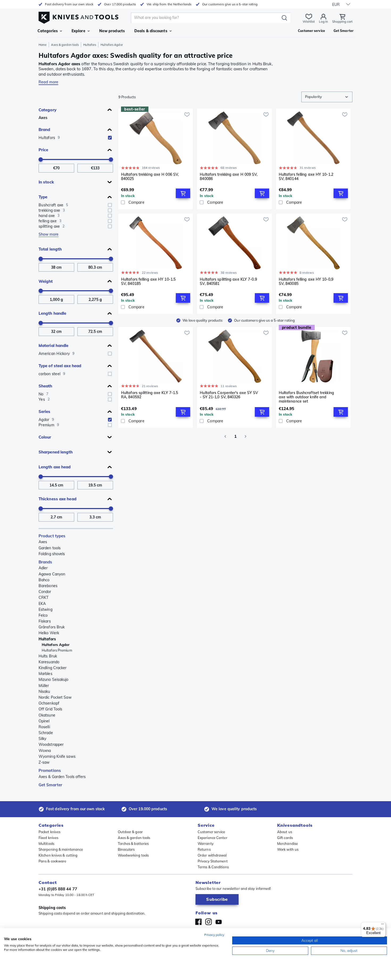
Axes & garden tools (65, 45)
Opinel (44, 721)
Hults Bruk (48, 656)
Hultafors (89, 45)
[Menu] (382, 925)
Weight (46, 281)
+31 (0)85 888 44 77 (58, 888)
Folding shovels (52, 553)
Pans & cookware (52, 861)
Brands (45, 561)
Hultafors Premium (57, 650)
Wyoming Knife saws (57, 756)
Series (45, 411)
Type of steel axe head (60, 365)
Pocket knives (49, 832)
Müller (44, 685)
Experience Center (212, 838)
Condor (45, 591)
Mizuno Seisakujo (54, 679)
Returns (204, 849)
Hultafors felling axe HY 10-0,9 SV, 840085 (306, 281)
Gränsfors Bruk (52, 627)
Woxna (45, 750)
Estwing (45, 609)
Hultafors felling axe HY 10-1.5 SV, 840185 (148, 281)
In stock (46, 182)
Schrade (46, 732)
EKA (42, 603)
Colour (45, 437)
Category (47, 109)
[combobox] (326, 97)
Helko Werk (49, 633)
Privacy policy (214, 935)
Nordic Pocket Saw (55, 697)
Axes (43, 117)
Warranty (206, 843)
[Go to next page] (245, 436)
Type (43, 196)
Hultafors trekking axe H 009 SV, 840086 (228, 176)
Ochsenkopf (49, 703)
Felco (43, 615)
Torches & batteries (133, 843)
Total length (50, 249)
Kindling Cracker (53, 667)
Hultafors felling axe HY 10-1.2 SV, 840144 (306, 176)
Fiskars (45, 621)
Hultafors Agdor (56, 644)
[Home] (78, 16)
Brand (44, 129)
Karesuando (49, 662)
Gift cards (285, 838)
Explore (78, 30)
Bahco (44, 580)
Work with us (287, 849)
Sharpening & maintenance (61, 849)
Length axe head (55, 466)
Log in (323, 21)
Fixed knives (48, 838)
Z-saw (44, 762)
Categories (48, 30)
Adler (43, 568)
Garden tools (50, 548)
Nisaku (44, 691)
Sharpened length (56, 452)
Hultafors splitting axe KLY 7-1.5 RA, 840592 (149, 395)
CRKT (43, 597)
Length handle (52, 313)
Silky (43, 738)
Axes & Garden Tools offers (62, 776)
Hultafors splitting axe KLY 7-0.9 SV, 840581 (228, 281)
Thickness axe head (57, 498)
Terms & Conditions (213, 867)
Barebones (48, 585)
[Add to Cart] (183, 193)
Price (43, 149)
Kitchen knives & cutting (58, 855)
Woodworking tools (133, 855)
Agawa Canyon (52, 574)
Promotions (50, 770)
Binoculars (126, 849)
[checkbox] (110, 138)
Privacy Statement (213, 861)
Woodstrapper (51, 744)
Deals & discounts (150, 30)
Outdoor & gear (130, 832)
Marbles (45, 673)
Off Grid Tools (50, 709)
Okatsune (47, 715)
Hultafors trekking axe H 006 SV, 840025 (150, 176)
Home (43, 45)
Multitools (46, 843)
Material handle (54, 345)
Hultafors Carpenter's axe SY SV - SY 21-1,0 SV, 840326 (229, 395)
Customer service (211, 832)
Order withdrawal (212, 855)
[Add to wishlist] (187, 114)
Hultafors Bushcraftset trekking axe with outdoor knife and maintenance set (306, 397)
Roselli (44, 726)
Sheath (45, 385)
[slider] (41, 159)
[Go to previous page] (225, 436)
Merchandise (287, 843)
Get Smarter (50, 784)
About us (284, 832)
